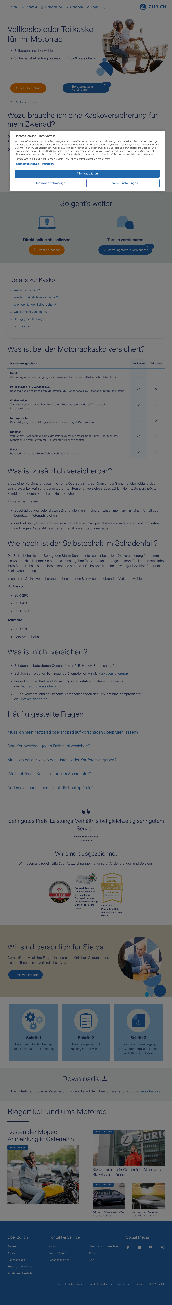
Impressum (48, 163)
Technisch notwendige (50, 183)
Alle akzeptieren (87, 173)
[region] (87, 161)
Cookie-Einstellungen (124, 183)
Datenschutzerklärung (27, 163)
